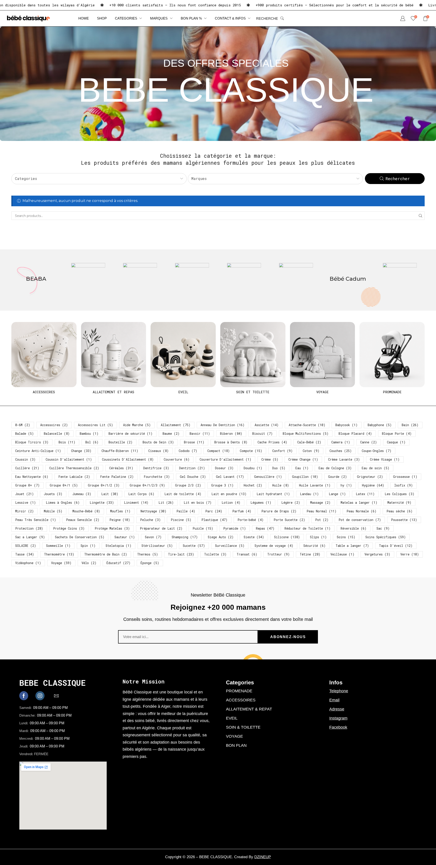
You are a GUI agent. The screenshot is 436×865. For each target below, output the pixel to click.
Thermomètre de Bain (105, 554)
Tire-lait (181, 554)
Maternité (399, 502)
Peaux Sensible (82, 520)
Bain (410, 425)
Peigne (119, 520)
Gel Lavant (230, 476)
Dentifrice (156, 468)
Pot (322, 520)
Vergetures (377, 554)
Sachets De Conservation (79, 537)
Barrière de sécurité (131, 433)
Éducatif (119, 563)
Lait (109, 494)
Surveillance (230, 545)
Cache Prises (272, 442)
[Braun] (192, 280)
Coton (311, 451)
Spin (88, 545)
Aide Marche (137, 425)
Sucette (194, 545)
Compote (251, 451)
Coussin (25, 459)
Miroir (24, 511)
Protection (29, 528)
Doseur (224, 468)
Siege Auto (221, 537)
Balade (24, 433)
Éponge (150, 563)
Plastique (214, 520)
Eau (302, 468)
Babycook (346, 425)
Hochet (253, 485)
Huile (280, 485)
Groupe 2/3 (188, 485)
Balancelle (57, 433)
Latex (365, 494)
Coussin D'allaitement (69, 459)
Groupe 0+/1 (64, 485)
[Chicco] (399, 280)
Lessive (25, 502)
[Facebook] (23, 695)
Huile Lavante (315, 485)
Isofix (403, 485)
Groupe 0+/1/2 (104, 485)
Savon (153, 537)
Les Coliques (399, 494)
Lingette (102, 502)
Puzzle (203, 528)
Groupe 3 (222, 485)
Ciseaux (158, 451)
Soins (346, 537)
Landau (309, 494)
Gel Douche (193, 476)
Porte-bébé (251, 520)
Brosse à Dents (231, 442)
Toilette (215, 554)
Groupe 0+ (27, 485)
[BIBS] (36, 280)
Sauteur (124, 537)
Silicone (287, 537)
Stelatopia (118, 545)
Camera (340, 442)
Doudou (253, 468)
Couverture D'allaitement (225, 459)
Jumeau (81, 494)
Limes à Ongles (63, 502)
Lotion (231, 502)
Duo (278, 468)
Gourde (337, 476)
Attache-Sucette (307, 425)
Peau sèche (399, 511)
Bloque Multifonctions (306, 433)
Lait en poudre (229, 494)
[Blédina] (140, 280)
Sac (383, 528)
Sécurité (314, 545)
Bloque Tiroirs (32, 442)
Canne (368, 442)
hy (346, 485)
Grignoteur (370, 476)
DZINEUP (262, 857)
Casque (396, 442)
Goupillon (305, 476)
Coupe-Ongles (376, 451)
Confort (282, 451)
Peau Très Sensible (35, 520)
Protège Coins (69, 528)
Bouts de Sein (158, 442)
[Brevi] (244, 280)
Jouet (24, 494)
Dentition (192, 468)
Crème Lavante (344, 459)
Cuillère (27, 468)
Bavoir (200, 433)
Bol (92, 442)
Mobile (53, 511)
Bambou (89, 433)
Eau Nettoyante (31, 476)
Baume (171, 433)
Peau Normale (362, 511)
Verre (409, 554)
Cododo (188, 451)
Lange (337, 494)
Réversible (354, 528)
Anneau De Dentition (223, 425)
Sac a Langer (30, 537)
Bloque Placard (355, 433)
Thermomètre (59, 554)
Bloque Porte (397, 433)
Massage (320, 502)
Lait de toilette (182, 494)
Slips (318, 537)
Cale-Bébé (309, 442)
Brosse (194, 442)
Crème (269, 459)
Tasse (24, 554)
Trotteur (278, 554)
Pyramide (234, 528)
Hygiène (373, 485)
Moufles (120, 511)
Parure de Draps (279, 511)
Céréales (121, 468)
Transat (247, 554)
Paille (185, 511)
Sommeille (58, 545)
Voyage (61, 563)
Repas (265, 528)
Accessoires (54, 425)
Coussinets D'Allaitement (128, 459)
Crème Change (303, 459)
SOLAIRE (25, 545)
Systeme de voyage (274, 545)
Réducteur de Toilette (308, 528)
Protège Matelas (112, 528)
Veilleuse (342, 554)
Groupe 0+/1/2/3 (147, 485)
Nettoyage (153, 511)
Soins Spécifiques (385, 537)
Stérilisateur (157, 545)
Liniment (136, 502)
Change (81, 451)
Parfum (241, 511)
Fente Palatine (117, 476)
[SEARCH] (420, 215)
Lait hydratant (273, 494)
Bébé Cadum (296, 278)
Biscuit (262, 433)
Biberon (231, 433)
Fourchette (157, 476)
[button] (270, 18)
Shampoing (185, 537)
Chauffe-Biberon (120, 451)
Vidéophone (28, 563)
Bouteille (121, 442)
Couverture (177, 459)
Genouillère (268, 476)
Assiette (267, 425)
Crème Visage (385, 459)
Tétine (310, 554)
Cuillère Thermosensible (74, 468)
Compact (218, 451)
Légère (290, 502)
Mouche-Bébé (86, 511)
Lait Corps (141, 494)
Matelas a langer (359, 502)
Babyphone (380, 425)
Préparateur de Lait (161, 528)
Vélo (89, 563)
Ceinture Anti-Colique (38, 451)
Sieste (254, 537)
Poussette (404, 520)
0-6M (22, 425)
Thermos (147, 554)
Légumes (260, 502)
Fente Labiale (74, 476)
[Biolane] (88, 280)
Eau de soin (375, 468)
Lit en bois (198, 502)
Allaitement (176, 425)
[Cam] (348, 280)
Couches (340, 451)
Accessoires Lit (95, 425)
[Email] (56, 695)
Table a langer (352, 545)
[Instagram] (40, 695)
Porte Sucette (289, 520)
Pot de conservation (360, 520)
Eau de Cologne (335, 468)
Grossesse (405, 476)
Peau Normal (322, 511)
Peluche (150, 520)
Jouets (53, 494)
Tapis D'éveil (396, 545)
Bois (67, 442)
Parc (213, 511)
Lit (166, 502)
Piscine (181, 520)
